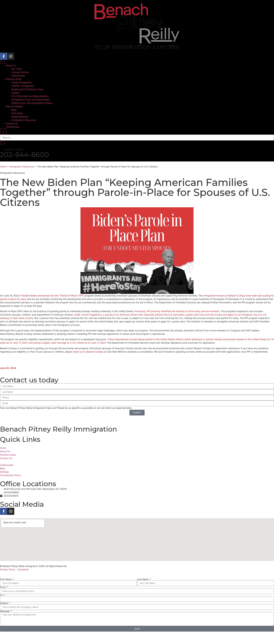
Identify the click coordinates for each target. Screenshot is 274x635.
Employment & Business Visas (27, 89)
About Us (11, 65)
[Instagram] (10, 56)
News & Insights (14, 106)
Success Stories (20, 72)
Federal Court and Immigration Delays (32, 103)
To (1, 595)
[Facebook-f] (3, 56)
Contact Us (12, 123)
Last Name (143, 579)
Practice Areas (13, 79)
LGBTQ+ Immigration (22, 85)
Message (5, 611)
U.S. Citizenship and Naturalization (30, 96)
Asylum (15, 92)
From (3, 587)
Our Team (16, 68)
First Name (6, 579)
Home (3, 166)
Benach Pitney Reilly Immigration (58, 429)
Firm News (17, 113)
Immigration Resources (23, 120)
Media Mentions (20, 116)
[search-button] (2, 143)
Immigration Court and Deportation (30, 99)
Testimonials (18, 75)
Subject (4, 603)
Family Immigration (21, 82)
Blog (13, 109)
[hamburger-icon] (2, 62)
